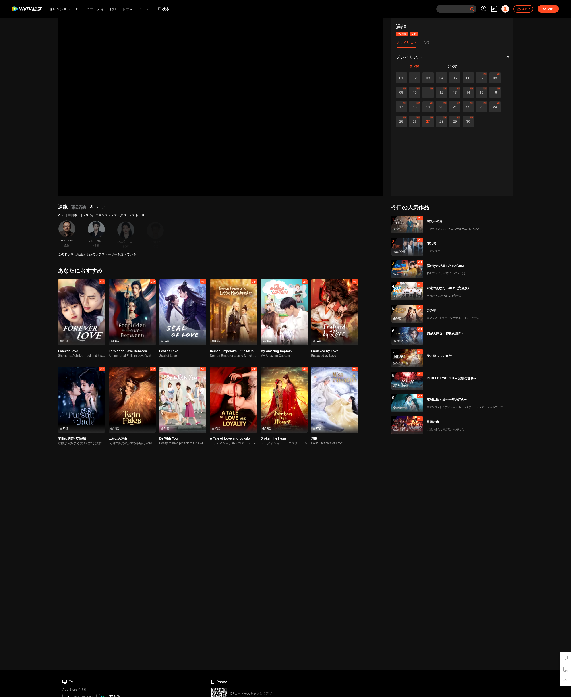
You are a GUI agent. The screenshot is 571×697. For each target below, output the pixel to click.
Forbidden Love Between (128, 350)
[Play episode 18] (414, 106)
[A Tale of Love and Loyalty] (233, 400)
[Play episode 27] (428, 121)
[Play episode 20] (441, 106)
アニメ (144, 8)
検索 (165, 8)
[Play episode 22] (468, 106)
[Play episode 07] (481, 77)
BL (78, 8)
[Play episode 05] (454, 77)
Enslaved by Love (324, 350)
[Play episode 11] (428, 92)
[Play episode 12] (441, 92)
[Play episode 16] (495, 92)
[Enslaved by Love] (334, 312)
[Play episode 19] (428, 106)
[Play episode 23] (481, 106)
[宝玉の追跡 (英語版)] (81, 400)
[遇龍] (334, 400)
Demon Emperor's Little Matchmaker (237, 350)
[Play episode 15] (481, 92)
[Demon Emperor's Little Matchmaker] (233, 312)
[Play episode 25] (401, 121)
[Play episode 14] (468, 92)
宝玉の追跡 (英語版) (72, 438)
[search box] (472, 9)
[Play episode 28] (441, 121)
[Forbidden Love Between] (132, 312)
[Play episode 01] (401, 77)
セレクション (59, 8)
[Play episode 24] (495, 106)
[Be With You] (182, 400)
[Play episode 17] (401, 106)
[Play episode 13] (454, 92)
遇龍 (314, 438)
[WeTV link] (27, 8)
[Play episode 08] (495, 77)
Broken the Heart (273, 438)
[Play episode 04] (441, 77)
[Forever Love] (81, 312)
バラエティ (95, 8)
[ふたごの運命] (132, 400)
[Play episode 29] (454, 121)
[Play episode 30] (468, 121)
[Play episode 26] (414, 121)
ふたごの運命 (118, 438)
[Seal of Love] (182, 312)
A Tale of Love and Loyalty (230, 438)
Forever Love (68, 350)
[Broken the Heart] (284, 400)
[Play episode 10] (414, 92)
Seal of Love (168, 350)
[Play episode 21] (454, 106)
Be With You (168, 438)
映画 (113, 8)
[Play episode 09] (401, 92)
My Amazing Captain (276, 350)
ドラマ (127, 8)
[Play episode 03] (428, 77)
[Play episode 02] (414, 77)
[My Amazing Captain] (284, 312)
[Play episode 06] (468, 77)
